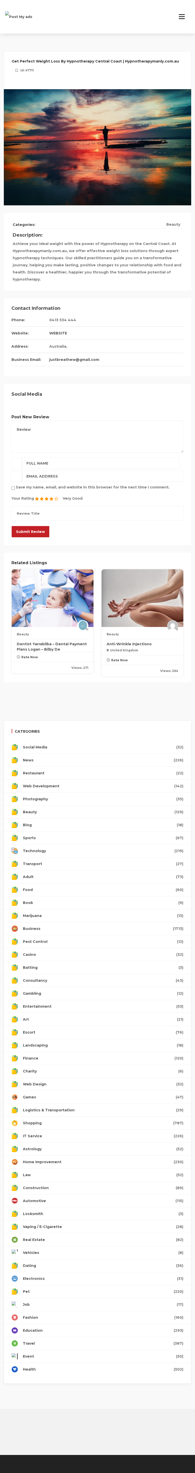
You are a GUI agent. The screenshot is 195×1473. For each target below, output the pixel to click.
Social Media (103, 747)
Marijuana (103, 915)
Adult (103, 876)
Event (103, 1356)
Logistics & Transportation (103, 1110)
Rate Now (29, 657)
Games (103, 1097)
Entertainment (103, 1006)
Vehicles (103, 1252)
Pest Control (103, 941)
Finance (103, 1058)
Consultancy (103, 980)
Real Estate (103, 1239)
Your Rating (22, 498)
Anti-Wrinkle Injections (129, 644)
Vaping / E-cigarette (103, 1226)
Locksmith (103, 1213)
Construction (103, 1188)
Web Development (103, 786)
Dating (103, 1265)
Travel (103, 1343)
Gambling (103, 993)
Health (103, 1369)
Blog (103, 825)
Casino (103, 954)
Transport (103, 864)
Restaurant (103, 773)
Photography (103, 799)
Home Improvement (103, 1162)
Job (103, 1304)
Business (103, 928)
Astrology (103, 1149)
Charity (103, 1071)
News (103, 760)
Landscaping (103, 1045)
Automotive (103, 1201)
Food (103, 889)
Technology (103, 851)
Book (103, 902)
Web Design (103, 1084)
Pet (103, 1291)
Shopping (103, 1123)
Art (103, 1019)
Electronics (103, 1278)
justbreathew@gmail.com (74, 359)
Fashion (103, 1317)
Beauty (173, 224)
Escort (103, 1032)
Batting (103, 967)
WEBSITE (58, 333)
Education (103, 1330)
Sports (103, 838)
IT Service (103, 1136)
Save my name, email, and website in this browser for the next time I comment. (93, 487)
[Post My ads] (18, 16)
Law (103, 1175)
